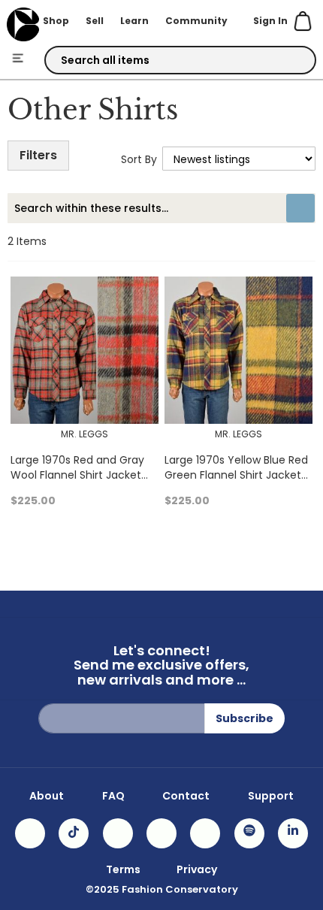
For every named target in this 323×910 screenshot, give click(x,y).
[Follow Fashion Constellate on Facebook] (118, 833)
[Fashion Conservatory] (23, 24)
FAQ (113, 796)
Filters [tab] (38, 155)
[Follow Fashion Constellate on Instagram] (30, 833)
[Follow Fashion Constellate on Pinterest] (205, 833)
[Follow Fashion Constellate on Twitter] (161, 833)
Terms (123, 869)
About (46, 796)
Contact (186, 796)
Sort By (139, 159)
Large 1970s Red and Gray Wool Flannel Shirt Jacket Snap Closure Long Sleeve (78, 474)
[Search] (291, 61)
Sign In (270, 20)
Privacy (197, 869)
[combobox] (180, 60)
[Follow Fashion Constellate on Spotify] (249, 833)
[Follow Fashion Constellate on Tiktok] (74, 833)
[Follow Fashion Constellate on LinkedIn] (293, 833)
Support (271, 796)
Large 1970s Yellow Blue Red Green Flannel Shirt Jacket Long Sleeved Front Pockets (236, 474)
